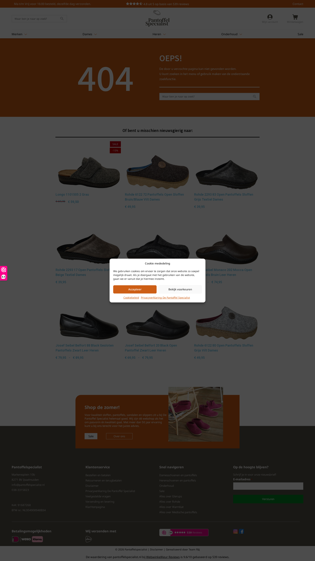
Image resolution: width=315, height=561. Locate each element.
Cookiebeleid (131, 297)
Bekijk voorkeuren (180, 289)
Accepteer (134, 289)
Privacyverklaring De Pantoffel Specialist (165, 297)
